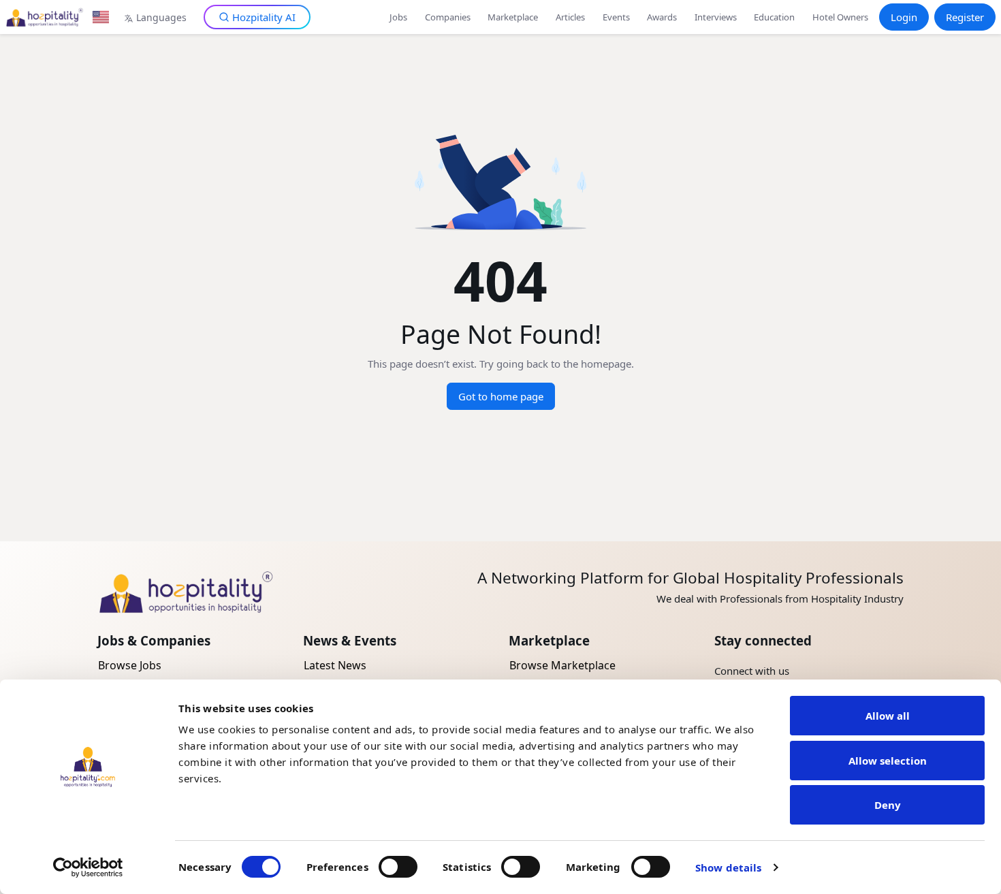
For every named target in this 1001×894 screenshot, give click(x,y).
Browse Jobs (129, 665)
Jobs (398, 17)
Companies (448, 17)
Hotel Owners (840, 17)
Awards (662, 17)
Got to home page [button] (500, 396)
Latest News (335, 665)
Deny (887, 805)
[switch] (398, 867)
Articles (570, 17)
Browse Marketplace (562, 665)
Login (904, 17)
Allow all (887, 715)
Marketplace (513, 17)
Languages (161, 17)
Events (616, 17)
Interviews (716, 17)
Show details (728, 867)
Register (965, 17)
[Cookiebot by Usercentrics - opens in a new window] (88, 867)
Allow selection (887, 760)
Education (774, 17)
